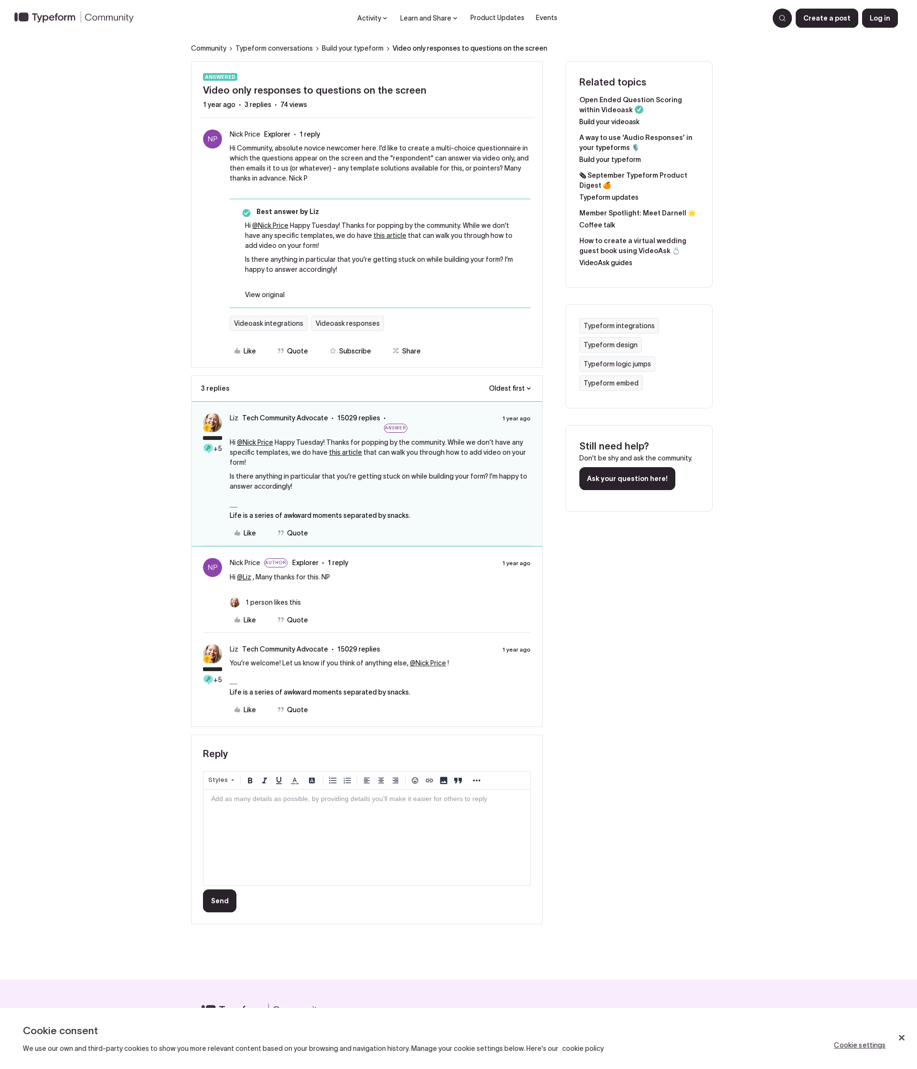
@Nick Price (270, 225)
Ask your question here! (627, 478)
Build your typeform (353, 48)
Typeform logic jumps (617, 364)
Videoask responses (348, 323)
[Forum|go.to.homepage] (77, 18)
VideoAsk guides (605, 263)
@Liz (244, 577)
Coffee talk (597, 225)
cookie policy (583, 1048)
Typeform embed (611, 383)
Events (546, 17)
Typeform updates (609, 197)
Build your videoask (609, 122)
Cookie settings (859, 1045)
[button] (827, 18)
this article (389, 235)
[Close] (901, 1037)
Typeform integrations (619, 326)
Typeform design (611, 345)
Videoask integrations (268, 323)
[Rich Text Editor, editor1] (366, 837)
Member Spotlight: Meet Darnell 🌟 (637, 213)
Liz (234, 418)
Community (208, 48)
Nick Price (245, 134)
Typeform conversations (274, 48)
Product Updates (497, 17)
